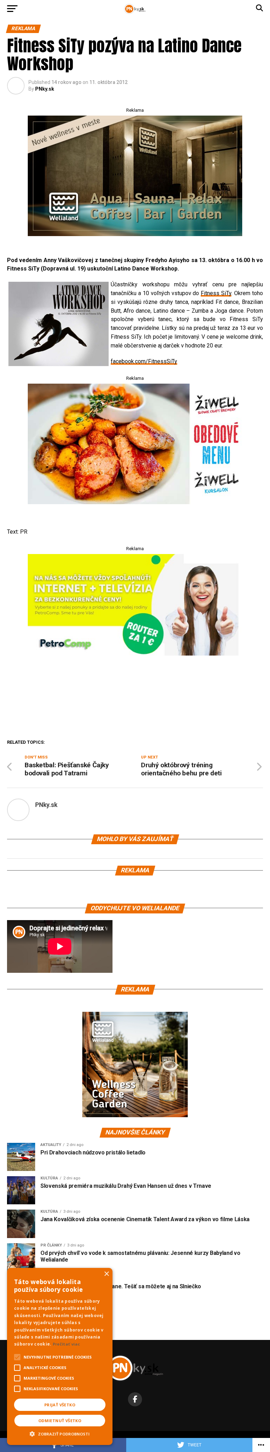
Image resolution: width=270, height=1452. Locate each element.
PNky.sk (44, 89)
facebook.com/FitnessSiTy (144, 361)
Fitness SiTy (216, 293)
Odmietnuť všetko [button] (59, 1420)
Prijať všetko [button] (59, 1404)
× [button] (106, 1274)
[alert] (59, 1356)
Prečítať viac (66, 1344)
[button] (59, 1433)
